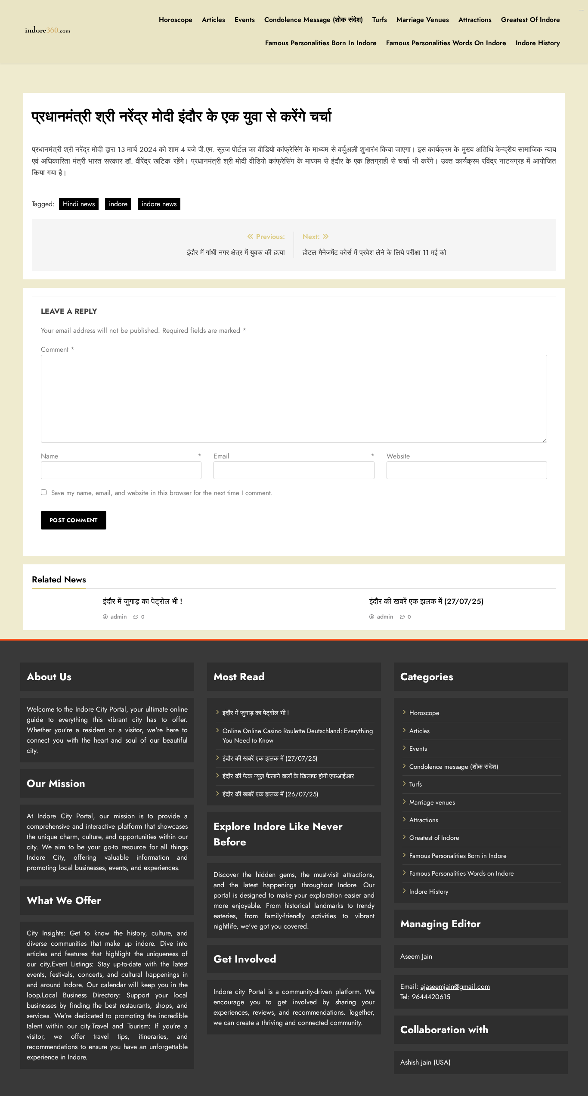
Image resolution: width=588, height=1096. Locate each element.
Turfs (379, 20)
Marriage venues (422, 20)
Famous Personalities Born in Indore (321, 43)
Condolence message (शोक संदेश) (313, 20)
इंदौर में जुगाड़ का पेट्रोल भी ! (143, 601)
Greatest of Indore (530, 20)
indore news (159, 204)
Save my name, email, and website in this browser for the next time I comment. (162, 493)
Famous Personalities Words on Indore (446, 43)
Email (294, 456)
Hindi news (79, 204)
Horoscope (175, 20)
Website (398, 456)
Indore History (538, 43)
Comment (57, 349)
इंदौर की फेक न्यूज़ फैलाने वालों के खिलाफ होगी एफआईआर (288, 776)
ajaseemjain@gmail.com (455, 986)
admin (119, 616)
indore (118, 204)
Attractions (475, 20)
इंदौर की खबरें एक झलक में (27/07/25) (426, 601)
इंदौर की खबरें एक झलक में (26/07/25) (271, 794)
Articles (213, 20)
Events (245, 20)
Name (121, 456)
